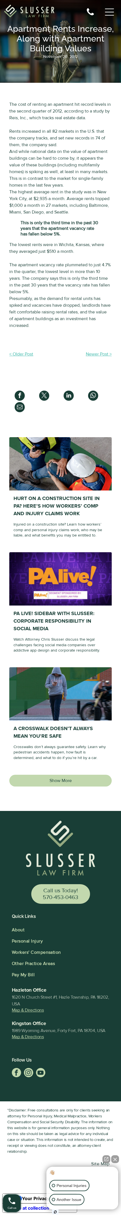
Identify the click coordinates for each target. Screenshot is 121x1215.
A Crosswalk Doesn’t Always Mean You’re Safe (53, 732)
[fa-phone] (90, 15)
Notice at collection (28, 1208)
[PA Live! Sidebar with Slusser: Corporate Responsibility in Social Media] (60, 579)
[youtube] (40, 1073)
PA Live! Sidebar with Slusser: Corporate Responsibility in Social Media (54, 621)
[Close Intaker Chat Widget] (115, 1159)
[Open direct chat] (106, 1159)
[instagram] (28, 1073)
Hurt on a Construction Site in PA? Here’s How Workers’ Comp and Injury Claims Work (57, 506)
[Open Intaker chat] (55, 1211)
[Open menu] (109, 12)
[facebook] (16, 1073)
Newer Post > (99, 354)
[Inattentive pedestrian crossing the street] (60, 694)
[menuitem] (60, 930)
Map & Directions (28, 1010)
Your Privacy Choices (45, 1198)
